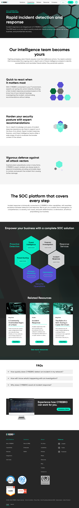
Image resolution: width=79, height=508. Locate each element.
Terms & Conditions (29, 500)
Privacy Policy (37, 500)
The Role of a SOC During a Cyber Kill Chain (62, 322)
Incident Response (36, 321)
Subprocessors (59, 500)
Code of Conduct (66, 500)
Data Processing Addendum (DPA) (47, 500)
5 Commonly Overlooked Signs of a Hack (15, 322)
